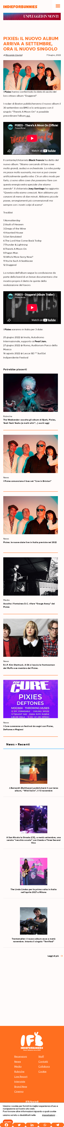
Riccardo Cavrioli (14, 55)
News (17, 1062)
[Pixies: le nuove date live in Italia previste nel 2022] (30, 515)
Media (17, 1067)
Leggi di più (53, 956)
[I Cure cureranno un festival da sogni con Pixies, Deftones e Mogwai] (30, 699)
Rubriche (19, 1072)
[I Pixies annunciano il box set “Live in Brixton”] (30, 454)
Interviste (19, 1082)
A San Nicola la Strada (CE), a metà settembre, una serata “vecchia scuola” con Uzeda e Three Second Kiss (33, 840)
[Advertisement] (32, 991)
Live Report (20, 1077)
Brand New (20, 1087)
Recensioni (20, 1057)
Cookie (42, 1072)
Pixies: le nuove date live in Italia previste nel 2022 (30, 542)
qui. (28, 116)
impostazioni (48, 1115)
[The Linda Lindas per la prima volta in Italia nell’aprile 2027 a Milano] (33, 871)
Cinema (18, 1092)
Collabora (44, 1067)
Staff (41, 1057)
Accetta (7, 1122)
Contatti (43, 1062)
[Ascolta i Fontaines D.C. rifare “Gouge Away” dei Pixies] (30, 576)
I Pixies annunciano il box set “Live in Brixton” (27, 481)
